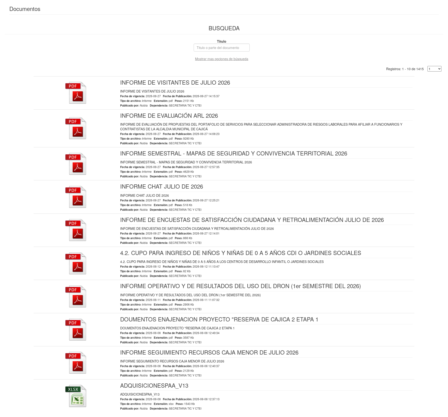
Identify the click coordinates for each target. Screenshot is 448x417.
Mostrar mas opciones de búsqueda (221, 58)
